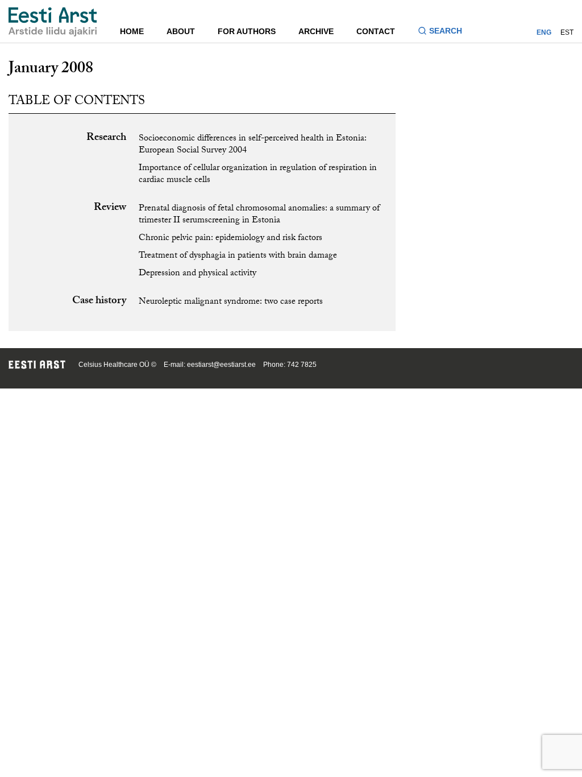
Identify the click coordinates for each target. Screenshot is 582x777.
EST (566, 32)
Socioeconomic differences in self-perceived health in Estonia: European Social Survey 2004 (253, 145)
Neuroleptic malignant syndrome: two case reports (231, 302)
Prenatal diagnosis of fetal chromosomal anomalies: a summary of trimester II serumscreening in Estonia (259, 215)
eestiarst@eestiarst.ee (221, 365)
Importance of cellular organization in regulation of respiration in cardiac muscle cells (258, 175)
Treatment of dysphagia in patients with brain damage (238, 256)
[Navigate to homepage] (53, 22)
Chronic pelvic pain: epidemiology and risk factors (230, 239)
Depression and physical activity (197, 274)
